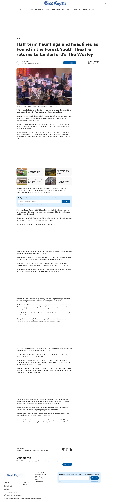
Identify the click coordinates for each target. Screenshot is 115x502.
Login (108, 4)
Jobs (36, 479)
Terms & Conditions (40, 474)
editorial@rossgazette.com (14, 495)
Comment (67, 464)
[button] (6, 4)
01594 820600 (13, 492)
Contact (37, 476)
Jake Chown (26, 61)
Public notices (39, 481)
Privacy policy (39, 478)
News (18, 38)
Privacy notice (53, 204)
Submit (66, 202)
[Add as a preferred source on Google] (82, 62)
